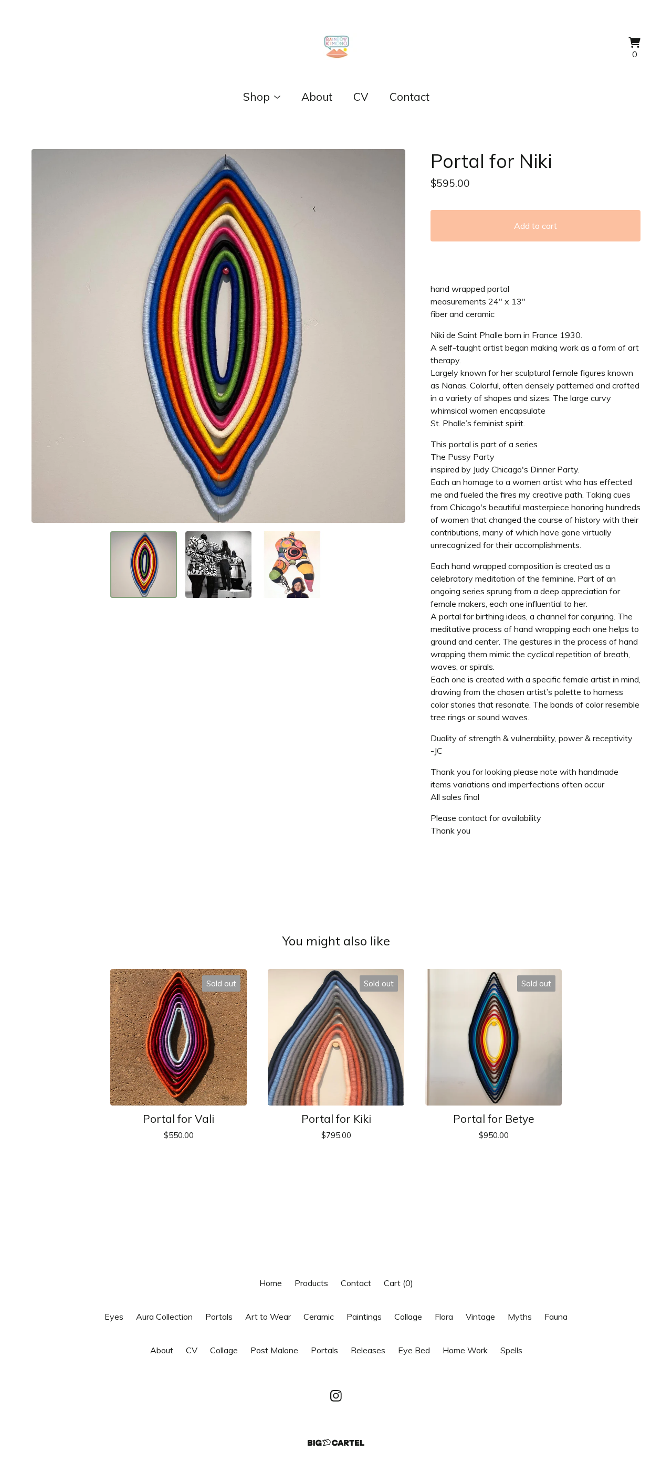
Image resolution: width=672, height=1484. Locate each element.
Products (311, 1283)
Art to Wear (268, 1316)
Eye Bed (414, 1350)
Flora (444, 1316)
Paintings (364, 1316)
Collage (408, 1316)
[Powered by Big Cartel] (336, 1442)
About (316, 96)
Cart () (398, 1283)
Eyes (113, 1316)
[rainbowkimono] (336, 48)
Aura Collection (164, 1316)
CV (361, 96)
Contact (409, 96)
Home (270, 1283)
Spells (511, 1350)
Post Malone (274, 1350)
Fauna (556, 1316)
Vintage (480, 1316)
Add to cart (535, 225)
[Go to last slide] (46, 336)
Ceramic (318, 1316)
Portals (219, 1316)
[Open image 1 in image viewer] (218, 336)
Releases (368, 1350)
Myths (520, 1316)
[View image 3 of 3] (293, 564)
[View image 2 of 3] (218, 564)
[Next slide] (390, 336)
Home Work (465, 1350)
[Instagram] (336, 1396)
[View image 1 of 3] (143, 564)
